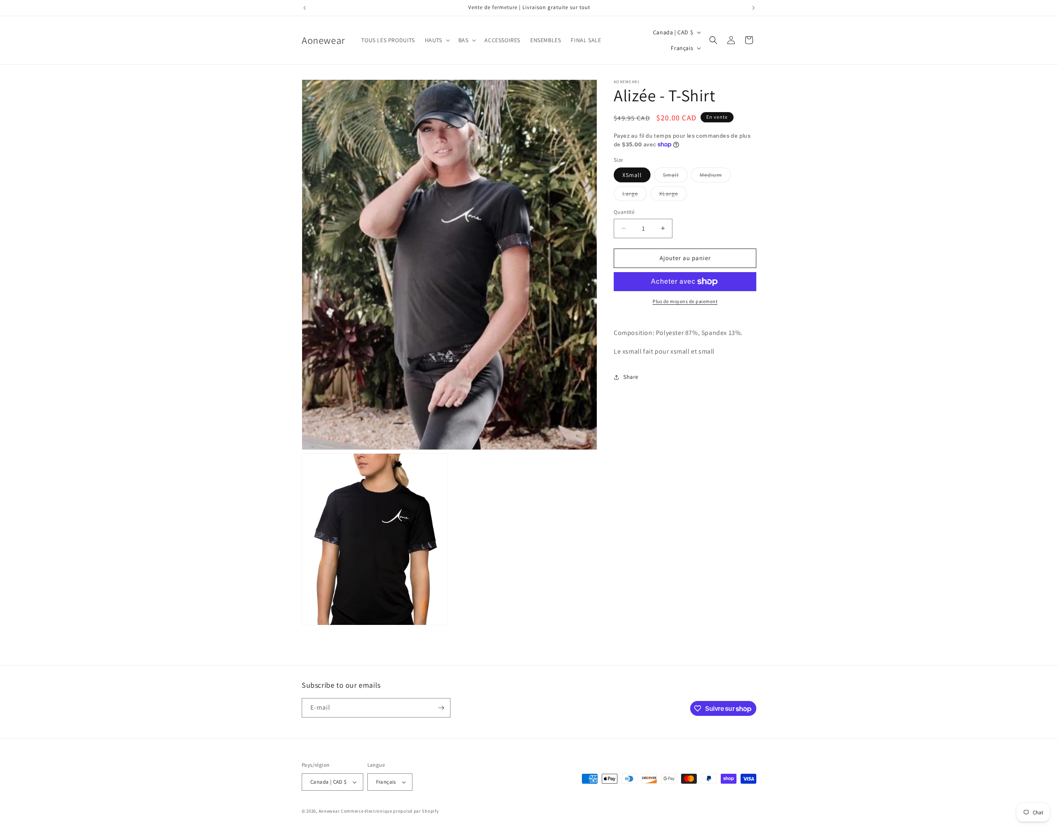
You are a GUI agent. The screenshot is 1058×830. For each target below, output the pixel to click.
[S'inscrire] (441, 708)
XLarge (673, 195)
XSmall (632, 175)
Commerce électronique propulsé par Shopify (389, 811)
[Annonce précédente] (304, 8)
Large (634, 195)
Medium (715, 176)
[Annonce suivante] (753, 8)
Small (675, 176)
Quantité (624, 211)
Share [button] (631, 376)
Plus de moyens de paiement (685, 301)
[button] (436, 40)
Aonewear (329, 811)
